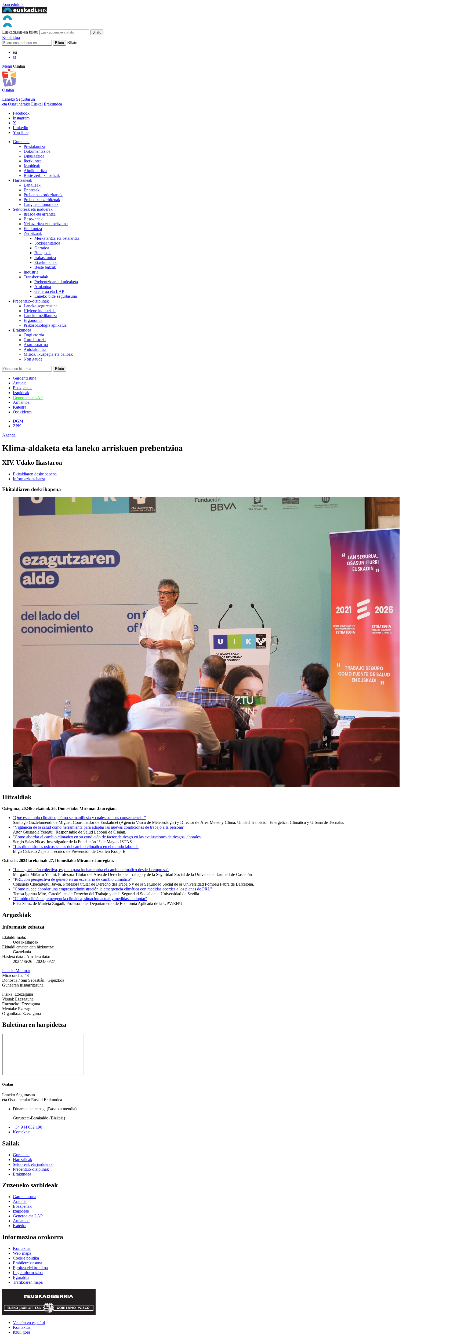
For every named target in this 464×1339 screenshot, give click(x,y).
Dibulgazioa (34, 156)
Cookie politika (26, 1258)
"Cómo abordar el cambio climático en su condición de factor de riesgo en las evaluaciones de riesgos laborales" (107, 837)
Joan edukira (13, 4)
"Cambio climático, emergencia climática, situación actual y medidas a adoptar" (80, 898)
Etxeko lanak (45, 262)
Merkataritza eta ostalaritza (56, 238)
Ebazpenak (22, 387)
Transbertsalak (36, 277)
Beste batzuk (45, 267)
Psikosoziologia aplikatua (45, 325)
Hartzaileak (22, 180)
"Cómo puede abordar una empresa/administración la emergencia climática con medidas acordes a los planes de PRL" (112, 889)
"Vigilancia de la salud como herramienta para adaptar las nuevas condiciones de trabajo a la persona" (99, 827)
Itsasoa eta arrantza (40, 214)
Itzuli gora (21, 1332)
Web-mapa (22, 1253)
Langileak (32, 185)
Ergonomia (33, 320)
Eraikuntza (33, 228)
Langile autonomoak (41, 204)
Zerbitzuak (33, 233)
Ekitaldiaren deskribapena (35, 474)
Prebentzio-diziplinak (31, 301)
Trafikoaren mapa (28, 1282)
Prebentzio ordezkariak (43, 194)
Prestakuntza (34, 146)
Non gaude (33, 359)
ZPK (17, 426)
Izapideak (32, 165)
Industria (31, 272)
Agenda (9, 435)
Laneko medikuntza (40, 315)
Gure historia (35, 339)
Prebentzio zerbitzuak (42, 199)
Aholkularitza (35, 170)
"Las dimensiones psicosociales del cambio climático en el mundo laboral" (76, 846)
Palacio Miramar (16, 970)
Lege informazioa (28, 1272)
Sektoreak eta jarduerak (33, 209)
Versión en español (29, 1322)
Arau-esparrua (36, 344)
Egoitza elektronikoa (30, 1267)
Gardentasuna (24, 378)
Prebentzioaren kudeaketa (56, 281)
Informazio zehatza (29, 478)
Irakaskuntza (45, 257)
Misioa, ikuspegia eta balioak (48, 354)
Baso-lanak (33, 219)
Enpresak (31, 190)
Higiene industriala (40, 310)
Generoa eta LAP (49, 291)
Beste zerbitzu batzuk (42, 175)
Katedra (19, 407)
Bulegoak (42, 252)
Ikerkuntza (33, 161)
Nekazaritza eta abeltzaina (46, 223)
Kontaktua (11, 37)
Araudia (20, 383)
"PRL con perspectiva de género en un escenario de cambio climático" (72, 879)
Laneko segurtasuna (40, 306)
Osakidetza (22, 412)
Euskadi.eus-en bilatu (20, 32)
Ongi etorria (34, 335)
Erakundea (22, 330)
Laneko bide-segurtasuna (55, 296)
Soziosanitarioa (47, 243)
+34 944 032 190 (27, 1127)
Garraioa (41, 248)
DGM (18, 421)
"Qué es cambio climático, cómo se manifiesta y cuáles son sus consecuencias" (79, 817)
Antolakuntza (35, 349)
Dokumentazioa (37, 151)
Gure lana (21, 141)
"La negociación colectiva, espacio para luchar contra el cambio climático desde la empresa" (91, 869)
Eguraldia (21, 1277)
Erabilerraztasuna (27, 1263)
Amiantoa (42, 286)
